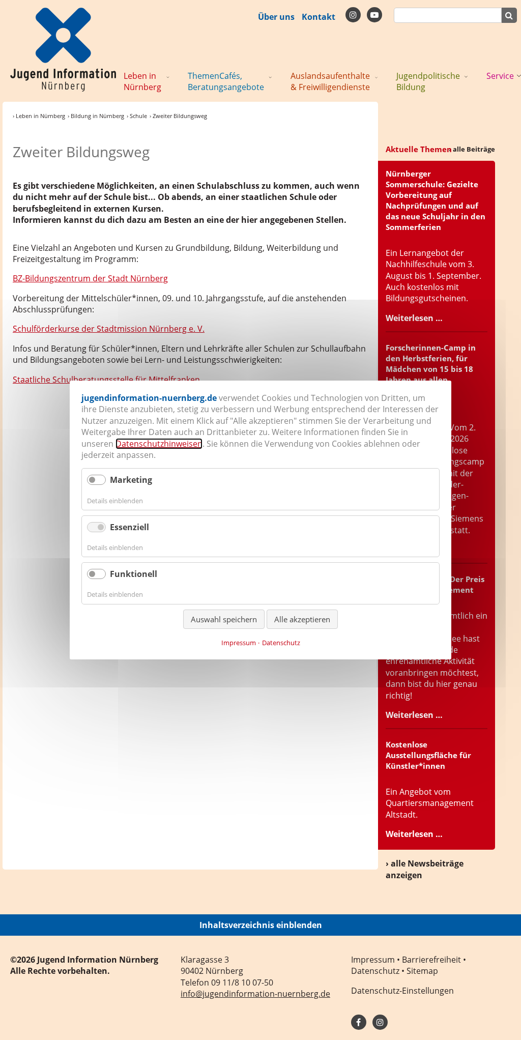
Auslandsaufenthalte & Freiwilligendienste (330, 81)
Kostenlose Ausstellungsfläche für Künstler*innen (428, 755)
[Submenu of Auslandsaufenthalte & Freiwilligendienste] (376, 76)
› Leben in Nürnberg (39, 116)
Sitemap (422, 970)
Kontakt (318, 16)
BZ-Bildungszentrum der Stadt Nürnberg (90, 278)
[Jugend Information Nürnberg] (63, 48)
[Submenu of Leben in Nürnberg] (167, 76)
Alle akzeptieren (302, 619)
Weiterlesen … (414, 318)
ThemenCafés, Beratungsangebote (226, 81)
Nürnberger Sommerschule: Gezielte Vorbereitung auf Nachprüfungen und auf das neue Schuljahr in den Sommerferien (435, 200)
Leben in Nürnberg (142, 81)
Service (500, 75)
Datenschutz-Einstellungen (402, 990)
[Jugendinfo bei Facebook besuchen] (353, 14)
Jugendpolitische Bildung (428, 81)
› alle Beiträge (472, 149)
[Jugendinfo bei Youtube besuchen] (374, 14)
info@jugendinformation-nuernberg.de (255, 993)
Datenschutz (375, 970)
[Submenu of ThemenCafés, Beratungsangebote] (270, 76)
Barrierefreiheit (431, 959)
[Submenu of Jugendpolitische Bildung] (466, 76)
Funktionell (133, 574)
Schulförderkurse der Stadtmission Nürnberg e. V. (109, 328)
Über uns (276, 16)
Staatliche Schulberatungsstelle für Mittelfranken (106, 379)
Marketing (131, 479)
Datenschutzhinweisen (158, 443)
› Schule (137, 116)
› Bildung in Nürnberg (96, 116)
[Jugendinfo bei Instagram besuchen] (380, 1022)
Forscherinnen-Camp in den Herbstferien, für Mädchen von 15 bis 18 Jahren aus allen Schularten (431, 368)
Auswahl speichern (224, 619)
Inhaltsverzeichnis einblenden (260, 925)
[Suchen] (509, 15)
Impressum (373, 959)
